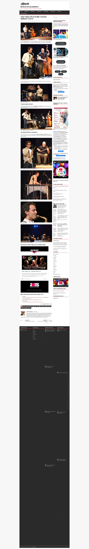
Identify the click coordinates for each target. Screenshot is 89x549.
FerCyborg (30, 20)
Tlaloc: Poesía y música (60, 223)
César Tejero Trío (43, 306)
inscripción (64, 71)
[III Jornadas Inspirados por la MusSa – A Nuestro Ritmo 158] (62, 460)
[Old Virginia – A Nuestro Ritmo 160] (62, 372)
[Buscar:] (61, 17)
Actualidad (39, 11)
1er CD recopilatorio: (60, 62)
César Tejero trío (29, 134)
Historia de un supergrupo (61, 233)
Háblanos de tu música (58, 95)
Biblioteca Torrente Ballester (28, 306)
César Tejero (36, 306)
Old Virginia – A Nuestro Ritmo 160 (68, 382)
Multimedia (46, 11)
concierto (49, 306)
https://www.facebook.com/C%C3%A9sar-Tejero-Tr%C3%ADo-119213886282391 (35, 297)
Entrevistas (26, 11)
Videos (54, 272)
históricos (62, 213)
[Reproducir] (54, 286)
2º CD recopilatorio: (60, 43)
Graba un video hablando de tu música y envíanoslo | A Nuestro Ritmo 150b (63, 98)
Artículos (32, 11)
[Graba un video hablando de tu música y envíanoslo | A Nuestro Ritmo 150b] (55, 99)
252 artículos (35, 311)
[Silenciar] (65, 286)
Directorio (53, 11)
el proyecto (58, 71)
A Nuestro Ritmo (23, 13)
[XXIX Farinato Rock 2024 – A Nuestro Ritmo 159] (62, 413)
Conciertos (55, 260)
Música (66, 219)
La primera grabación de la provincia (62, 228)
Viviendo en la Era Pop (56, 274)
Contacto (59, 11)
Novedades (55, 269)
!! (62, 246)
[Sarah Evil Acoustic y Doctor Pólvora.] (50, 367)
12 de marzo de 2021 (25, 20)
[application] (60, 282)
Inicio (21, 11)
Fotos (34, 20)
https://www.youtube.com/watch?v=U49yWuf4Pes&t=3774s (32, 299)
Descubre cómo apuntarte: (59, 90)
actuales (54, 255)
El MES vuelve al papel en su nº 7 (58, 193)
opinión (54, 271)
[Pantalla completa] (67, 286)
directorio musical (56, 86)
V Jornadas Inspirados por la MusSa (58, 196)
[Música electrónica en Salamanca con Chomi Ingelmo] (50, 412)
